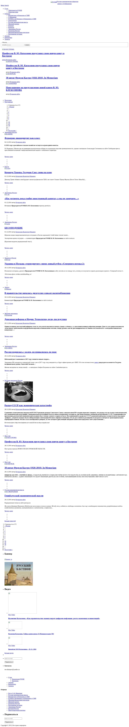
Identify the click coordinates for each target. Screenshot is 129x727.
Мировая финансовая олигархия (18, 32)
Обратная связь (13, 12)
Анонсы (7, 39)
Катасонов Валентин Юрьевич (26, 176)
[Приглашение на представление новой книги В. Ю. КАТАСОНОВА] (11, 83)
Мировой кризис (13, 24)
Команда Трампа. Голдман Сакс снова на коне (28, 172)
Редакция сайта (15, 72)
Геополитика (12, 20)
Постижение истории (15, 34)
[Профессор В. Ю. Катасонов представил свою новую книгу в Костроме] (12, 61)
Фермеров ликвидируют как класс (22, 138)
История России (13, 708)
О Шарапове (12, 17)
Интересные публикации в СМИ (19, 15)
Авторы (7, 36)
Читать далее (9, 156)
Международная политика (16, 710)
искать (4, 45)
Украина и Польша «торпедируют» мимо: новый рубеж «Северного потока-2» (45, 263)
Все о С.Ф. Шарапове (15, 693)
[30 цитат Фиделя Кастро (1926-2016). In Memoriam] (11, 74)
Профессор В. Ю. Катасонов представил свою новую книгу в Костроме (41, 441)
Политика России (14, 31)
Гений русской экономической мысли (24, 495)
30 (9, 125)
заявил (96, 362)
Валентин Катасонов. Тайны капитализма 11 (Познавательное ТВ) (31, 634)
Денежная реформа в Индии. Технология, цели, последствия (36, 319)
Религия (11, 25)
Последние (8, 100)
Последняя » (12, 130)
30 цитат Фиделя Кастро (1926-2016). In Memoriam (32, 78)
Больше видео (9, 653)
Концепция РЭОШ (18, 679)
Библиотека (8, 37)
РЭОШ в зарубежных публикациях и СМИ (22, 19)
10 (9, 122)
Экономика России (14, 29)
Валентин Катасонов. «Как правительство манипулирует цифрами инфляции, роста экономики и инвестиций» (54, 618)
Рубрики (7, 14)
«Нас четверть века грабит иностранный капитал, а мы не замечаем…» (42, 198)
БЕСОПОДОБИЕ (14, 228)
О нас (6, 8)
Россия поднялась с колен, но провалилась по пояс (31, 352)
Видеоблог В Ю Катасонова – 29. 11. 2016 (22, 649)
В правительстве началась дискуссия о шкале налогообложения (37, 293)
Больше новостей (10, 521)
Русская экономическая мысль (18, 22)
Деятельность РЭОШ (15, 10)
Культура (11, 27)
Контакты (15, 681)
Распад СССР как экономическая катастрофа (28, 405)
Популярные (9, 102)
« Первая (11, 107)
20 (9, 124)
